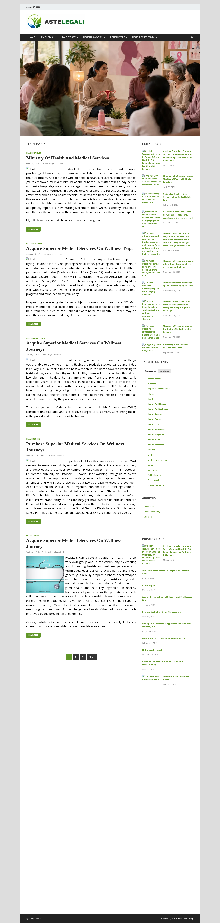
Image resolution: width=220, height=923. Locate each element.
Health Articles (33, 153)
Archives (164, 371)
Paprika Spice (148, 585)
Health (151, 399)
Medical (151, 454)
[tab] (150, 371)
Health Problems (156, 444)
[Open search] (192, 37)
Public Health (154, 475)
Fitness (151, 393)
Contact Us (149, 506)
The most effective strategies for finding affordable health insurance (177, 329)
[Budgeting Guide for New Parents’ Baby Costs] (151, 345)
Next (91, 656)
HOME (32, 37)
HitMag (189, 918)
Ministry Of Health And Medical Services (67, 158)
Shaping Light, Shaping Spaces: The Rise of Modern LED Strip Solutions (178, 179)
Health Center (33, 439)
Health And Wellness (35, 338)
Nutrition (152, 470)
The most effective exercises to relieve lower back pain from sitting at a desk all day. (178, 264)
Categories (150, 371)
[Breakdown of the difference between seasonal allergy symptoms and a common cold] (151, 212)
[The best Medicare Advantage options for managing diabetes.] (151, 283)
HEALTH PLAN (46, 37)
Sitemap (148, 516)
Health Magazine (34, 243)
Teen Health (154, 480)
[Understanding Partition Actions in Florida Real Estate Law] (151, 194)
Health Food (153, 424)
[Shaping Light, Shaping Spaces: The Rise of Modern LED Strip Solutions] (151, 176)
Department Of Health (159, 388)
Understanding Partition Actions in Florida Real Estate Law (177, 196)
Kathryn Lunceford (55, 163)
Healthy (151, 449)
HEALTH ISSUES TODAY (143, 37)
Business (152, 383)
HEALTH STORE (117, 37)
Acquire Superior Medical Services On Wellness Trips (79, 248)
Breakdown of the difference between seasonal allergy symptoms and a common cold (178, 214)
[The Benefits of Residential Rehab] (151, 677)
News (150, 465)
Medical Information (158, 460)
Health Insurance (156, 429)
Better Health (32, 536)
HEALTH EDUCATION (93, 37)
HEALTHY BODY (68, 37)
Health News (154, 439)
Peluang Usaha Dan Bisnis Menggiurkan (161, 612)
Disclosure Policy (152, 511)
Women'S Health (156, 485)
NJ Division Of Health (152, 650)
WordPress (177, 918)
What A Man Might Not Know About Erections (164, 638)
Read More (32, 228)
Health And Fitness (157, 404)
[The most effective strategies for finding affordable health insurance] (151, 326)
